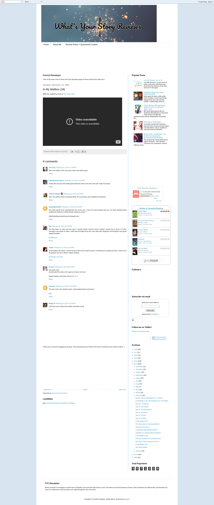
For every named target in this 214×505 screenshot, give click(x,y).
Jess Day (52, 167)
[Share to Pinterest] (85, 151)
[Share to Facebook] (83, 151)
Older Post (122, 389)
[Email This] (76, 151)
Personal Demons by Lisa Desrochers (148, 438)
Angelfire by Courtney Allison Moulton (148, 433)
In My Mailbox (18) (141, 436)
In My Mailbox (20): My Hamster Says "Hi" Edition (151, 401)
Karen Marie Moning (145, 241)
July (137, 381)
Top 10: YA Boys (140, 418)
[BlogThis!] (78, 151)
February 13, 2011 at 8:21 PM (64, 267)
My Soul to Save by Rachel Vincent (147, 441)
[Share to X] (80, 151)
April (137, 390)
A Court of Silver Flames (146, 220)
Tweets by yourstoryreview (140, 331)
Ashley (142, 192)
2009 (136, 457)
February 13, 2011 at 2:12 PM (73, 194)
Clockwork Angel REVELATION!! (146, 430)
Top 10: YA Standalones (143, 409)
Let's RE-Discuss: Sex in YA (153, 80)
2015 (136, 355)
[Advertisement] (85, 368)
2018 (136, 349)
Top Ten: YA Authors (142, 404)
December (139, 366)
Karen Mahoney (144, 250)
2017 (136, 352)
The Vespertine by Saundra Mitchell (147, 424)
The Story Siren (69, 94)
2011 (136, 364)
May (137, 387)
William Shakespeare (145, 213)
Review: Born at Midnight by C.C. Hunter (149, 398)
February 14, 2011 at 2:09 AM (65, 303)
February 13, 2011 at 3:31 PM (62, 226)
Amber (51, 247)
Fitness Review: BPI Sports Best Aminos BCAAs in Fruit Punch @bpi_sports (154, 107)
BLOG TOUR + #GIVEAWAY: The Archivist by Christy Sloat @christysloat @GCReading (155, 136)
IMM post (75, 276)
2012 (136, 361)
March (138, 392)
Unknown (52, 286)
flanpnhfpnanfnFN (55, 207)
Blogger (127, 499)
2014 (136, 358)
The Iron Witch (142, 248)
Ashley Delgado (54, 194)
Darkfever (141, 239)
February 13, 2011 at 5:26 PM (64, 247)
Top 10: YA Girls (140, 415)
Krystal (51, 267)
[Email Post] (71, 151)
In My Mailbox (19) (141, 421)
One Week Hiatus (141, 447)
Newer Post (47, 389)
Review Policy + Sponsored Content (81, 44)
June (137, 384)
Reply (51, 173)
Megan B (52, 303)
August (138, 378)
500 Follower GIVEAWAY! (152, 122)
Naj (50, 226)
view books (158, 201)
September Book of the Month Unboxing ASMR (154, 93)
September (140, 375)
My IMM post (53, 238)
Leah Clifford (143, 231)
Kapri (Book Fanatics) (56, 180)
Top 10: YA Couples (142, 407)
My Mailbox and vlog (56, 257)
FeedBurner (155, 314)
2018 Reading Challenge (147, 188)
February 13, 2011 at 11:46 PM (66, 286)
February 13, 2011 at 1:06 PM (75, 180)
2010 (136, 454)
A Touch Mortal (143, 230)
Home (46, 44)
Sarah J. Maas (144, 222)
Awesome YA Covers (142, 427)
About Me (57, 44)
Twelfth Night (142, 211)
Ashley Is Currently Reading (151, 208)
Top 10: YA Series (141, 412)
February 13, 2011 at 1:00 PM (66, 167)
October (138, 372)
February (139, 395)
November (139, 369)
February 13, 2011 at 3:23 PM (72, 207)
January (139, 451)
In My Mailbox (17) (141, 444)
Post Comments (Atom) (59, 393)
